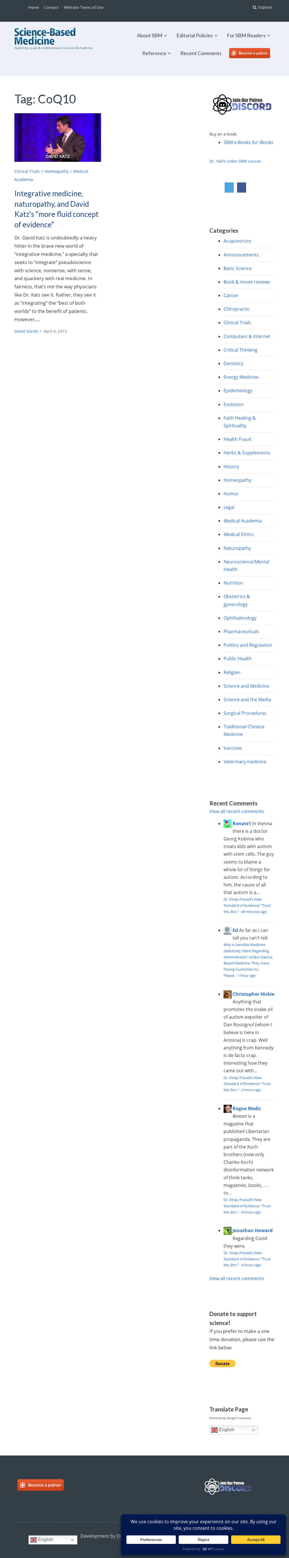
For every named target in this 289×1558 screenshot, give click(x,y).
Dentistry (233, 363)
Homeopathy (57, 171)
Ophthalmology (240, 618)
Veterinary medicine (245, 762)
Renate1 (242, 823)
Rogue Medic (247, 1108)
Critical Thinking (240, 350)
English (226, 1430)
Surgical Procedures (245, 713)
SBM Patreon (255, 53)
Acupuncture (237, 241)
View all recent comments (236, 811)
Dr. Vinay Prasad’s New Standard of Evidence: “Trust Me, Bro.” (247, 905)
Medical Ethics (239, 534)
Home (34, 7)
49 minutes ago (254, 911)
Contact (51, 7)
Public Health (238, 658)
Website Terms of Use (84, 7)
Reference (154, 53)
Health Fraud (237, 439)
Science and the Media (247, 699)
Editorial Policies (194, 35)
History (231, 466)
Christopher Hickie (253, 994)
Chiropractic (237, 309)
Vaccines (233, 748)
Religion (232, 672)
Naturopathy (237, 548)
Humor (231, 494)
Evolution (234, 404)
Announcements (241, 255)
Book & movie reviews (247, 282)
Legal (229, 507)
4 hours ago (251, 1212)
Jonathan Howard (253, 1230)
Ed (235, 930)
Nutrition (233, 583)
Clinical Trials (27, 171)
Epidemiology (238, 390)
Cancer (231, 295)
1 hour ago (247, 975)
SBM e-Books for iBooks (248, 142)
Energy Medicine (241, 377)
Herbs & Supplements (247, 453)
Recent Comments (201, 53)
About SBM (149, 35)
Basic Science (238, 268)
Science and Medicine (246, 686)
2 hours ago (251, 1089)
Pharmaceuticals (241, 631)
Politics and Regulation (248, 645)
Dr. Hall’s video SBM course (235, 161)
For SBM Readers (246, 35)
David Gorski (26, 331)
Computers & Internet (247, 336)
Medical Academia (243, 521)
